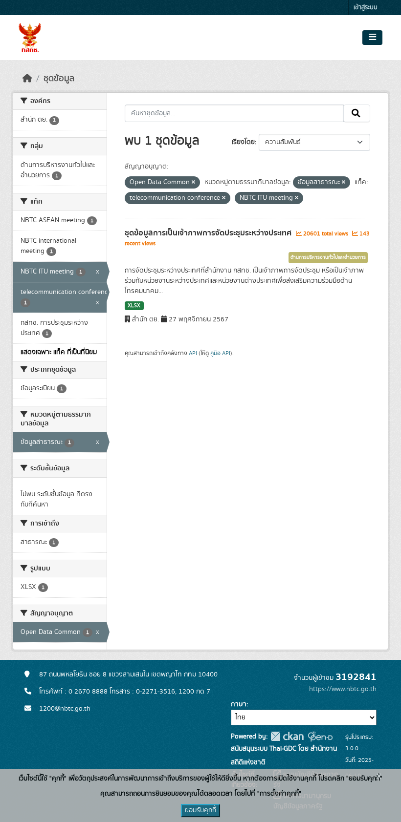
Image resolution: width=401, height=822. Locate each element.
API (193, 353)
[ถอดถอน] (193, 183)
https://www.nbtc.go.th (343, 689)
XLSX (134, 306)
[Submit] (356, 113)
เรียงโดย (243, 142)
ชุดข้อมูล (59, 78)
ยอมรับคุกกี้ (200, 810)
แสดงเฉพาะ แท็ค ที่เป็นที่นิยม (59, 352)
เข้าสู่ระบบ (366, 7)
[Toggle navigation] (372, 37)
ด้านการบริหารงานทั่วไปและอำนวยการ (328, 257)
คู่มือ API (220, 353)
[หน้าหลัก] (27, 78)
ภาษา (238, 704)
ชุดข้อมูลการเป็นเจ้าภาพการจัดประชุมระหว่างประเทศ (209, 233)
